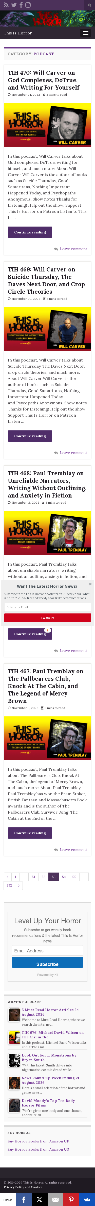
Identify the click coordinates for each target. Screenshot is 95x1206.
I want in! (47, 617)
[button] (47, 586)
